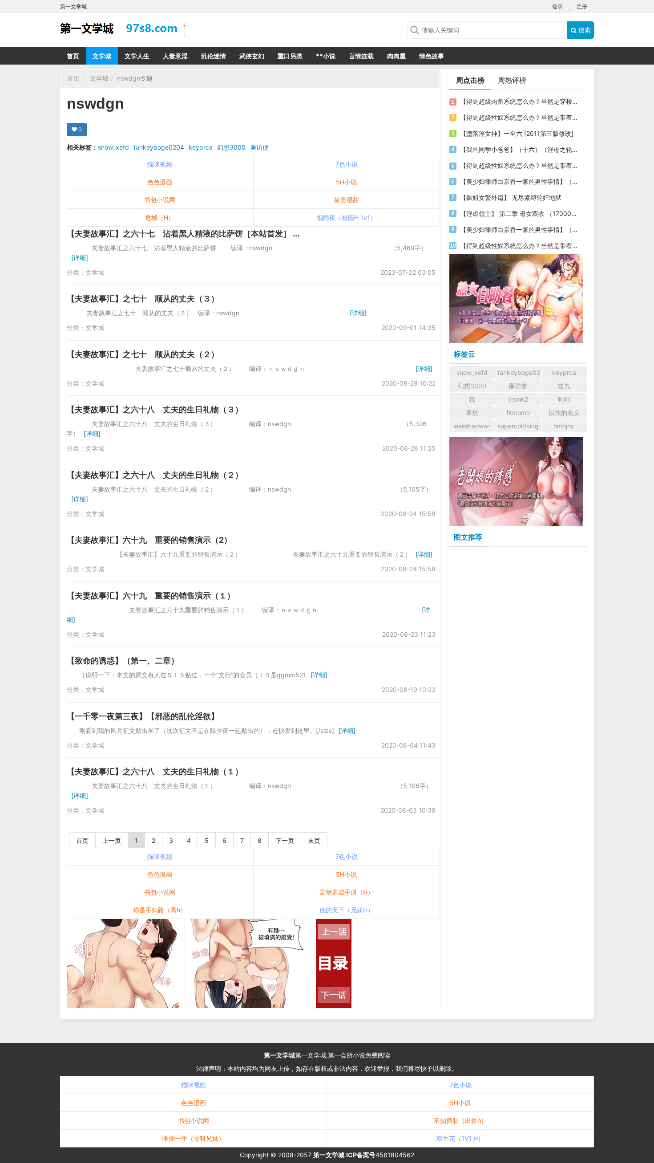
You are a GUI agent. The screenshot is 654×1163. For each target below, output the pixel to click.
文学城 (102, 56)
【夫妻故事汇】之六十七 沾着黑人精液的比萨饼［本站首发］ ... (183, 233)
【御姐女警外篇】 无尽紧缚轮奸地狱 (510, 197)
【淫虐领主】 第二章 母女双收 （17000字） (519, 213)
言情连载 (361, 56)
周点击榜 (470, 80)
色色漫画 (159, 182)
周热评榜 (512, 80)
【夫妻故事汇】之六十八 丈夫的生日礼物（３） (155, 409)
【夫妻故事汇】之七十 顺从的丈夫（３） (143, 298)
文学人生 (137, 56)
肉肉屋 (396, 56)
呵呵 (564, 399)
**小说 (325, 56)
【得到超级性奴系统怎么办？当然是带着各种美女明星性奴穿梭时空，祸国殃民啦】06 (519, 117)
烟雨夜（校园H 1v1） (346, 217)
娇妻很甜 (346, 199)
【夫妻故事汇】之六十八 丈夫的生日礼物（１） (155, 771)
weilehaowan (472, 426)
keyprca (201, 147)
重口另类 (290, 56)
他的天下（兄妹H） (346, 910)
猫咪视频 (159, 164)
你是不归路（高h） (159, 910)
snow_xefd (113, 147)
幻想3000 (231, 147)
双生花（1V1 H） (460, 1138)
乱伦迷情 (213, 56)
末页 (314, 840)
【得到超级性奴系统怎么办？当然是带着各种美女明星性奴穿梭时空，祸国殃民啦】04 (519, 245)
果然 (472, 412)
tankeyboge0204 (158, 147)
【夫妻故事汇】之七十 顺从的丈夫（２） (143, 354)
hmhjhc (563, 426)
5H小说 (346, 182)
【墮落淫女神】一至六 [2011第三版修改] (516, 133)
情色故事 (431, 56)
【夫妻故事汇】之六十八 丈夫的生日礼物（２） (155, 475)
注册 (582, 6)
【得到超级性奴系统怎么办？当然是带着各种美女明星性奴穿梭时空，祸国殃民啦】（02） (519, 165)
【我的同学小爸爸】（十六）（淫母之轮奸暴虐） (519, 149)
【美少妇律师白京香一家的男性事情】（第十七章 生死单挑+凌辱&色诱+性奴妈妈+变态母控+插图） (519, 229)
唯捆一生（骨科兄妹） (193, 1138)
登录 (557, 6)
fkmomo (518, 412)
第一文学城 (279, 1055)
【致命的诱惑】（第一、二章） (123, 660)
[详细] (79, 257)
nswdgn (128, 78)
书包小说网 (159, 199)
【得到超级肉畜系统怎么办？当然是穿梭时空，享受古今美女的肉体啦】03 (519, 101)
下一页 (284, 840)
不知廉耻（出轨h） (460, 1120)
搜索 (584, 30)
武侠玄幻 (251, 56)
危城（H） (159, 217)
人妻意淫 (175, 56)
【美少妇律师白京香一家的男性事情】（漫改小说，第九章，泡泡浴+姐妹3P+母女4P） (519, 181)
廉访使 (259, 147)
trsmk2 (518, 399)
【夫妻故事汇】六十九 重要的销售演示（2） (149, 540)
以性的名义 (564, 412)
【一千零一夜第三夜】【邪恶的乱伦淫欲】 (143, 716)
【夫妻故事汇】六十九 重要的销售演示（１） (151, 595)
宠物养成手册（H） (346, 892)
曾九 (564, 386)
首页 (73, 56)
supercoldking (518, 426)
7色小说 (346, 164)
